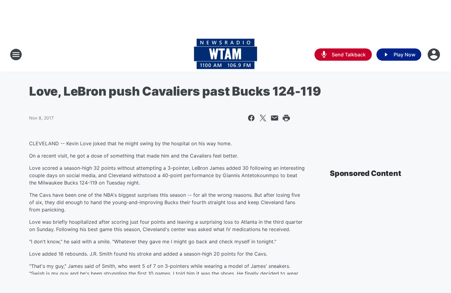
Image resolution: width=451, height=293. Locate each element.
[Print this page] (286, 118)
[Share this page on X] (263, 118)
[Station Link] (225, 54)
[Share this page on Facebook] (251, 118)
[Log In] (434, 54)
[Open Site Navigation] (16, 54)
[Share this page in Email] (274, 118)
